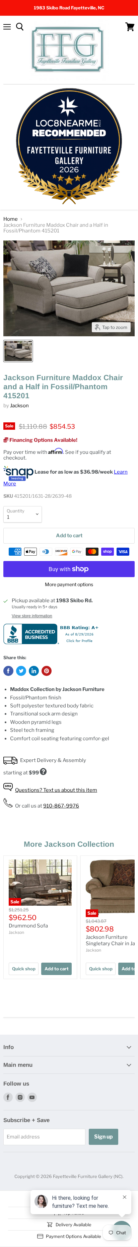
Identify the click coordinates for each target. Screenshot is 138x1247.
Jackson (19, 406)
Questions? (56, 790)
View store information (32, 616)
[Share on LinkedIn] (34, 671)
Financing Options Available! (42, 440)
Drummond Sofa (28, 926)
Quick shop (24, 968)
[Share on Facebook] (8, 671)
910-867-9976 (61, 806)
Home (10, 219)
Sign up (103, 1136)
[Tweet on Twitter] (21, 671)
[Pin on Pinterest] (47, 671)
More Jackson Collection (69, 844)
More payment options (69, 584)
